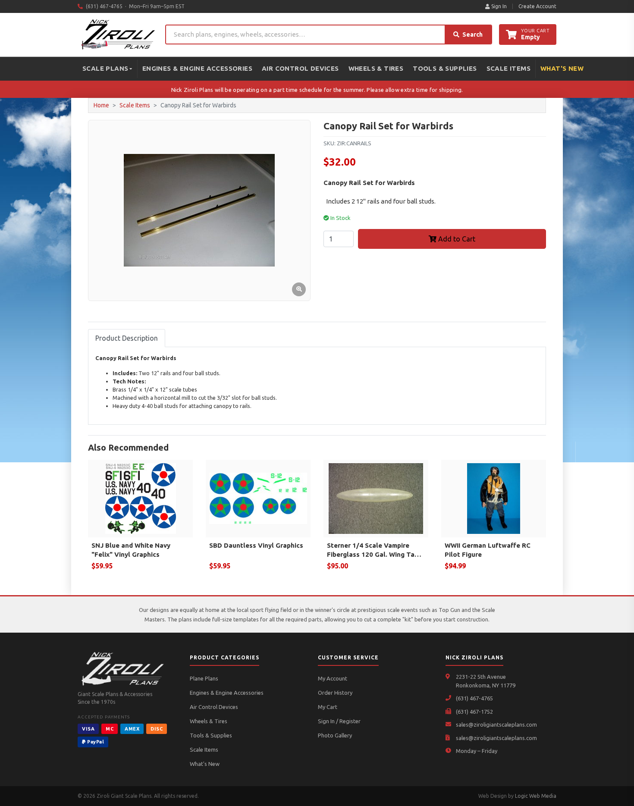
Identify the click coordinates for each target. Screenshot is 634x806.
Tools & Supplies (445, 68)
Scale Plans (105, 68)
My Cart (327, 707)
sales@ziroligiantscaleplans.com (496, 724)
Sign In (498, 6)
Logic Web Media (535, 796)
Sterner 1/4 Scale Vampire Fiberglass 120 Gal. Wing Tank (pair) (374, 550)
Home (101, 105)
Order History (335, 693)
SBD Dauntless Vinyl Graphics (256, 545)
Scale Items (508, 68)
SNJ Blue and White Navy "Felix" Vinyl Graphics (130, 550)
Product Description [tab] (126, 338)
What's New (562, 68)
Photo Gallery (335, 735)
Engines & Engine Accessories (197, 68)
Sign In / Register (339, 721)
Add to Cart (455, 239)
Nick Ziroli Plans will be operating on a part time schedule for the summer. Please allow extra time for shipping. (317, 90)
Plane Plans (204, 678)
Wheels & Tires (376, 68)
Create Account (537, 6)
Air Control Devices (300, 68)
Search (472, 34)
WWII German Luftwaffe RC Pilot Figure (487, 550)
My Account (332, 678)
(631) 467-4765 (474, 698)
